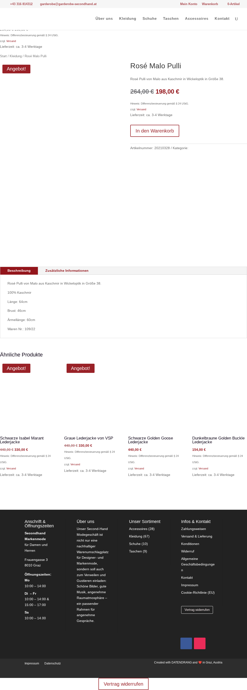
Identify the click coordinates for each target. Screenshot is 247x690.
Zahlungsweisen (193, 529)
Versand (11, 41)
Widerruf (187, 551)
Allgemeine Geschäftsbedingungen (198, 564)
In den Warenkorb (155, 130)
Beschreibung (19, 270)
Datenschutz (52, 663)
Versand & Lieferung (196, 536)
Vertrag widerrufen (197, 610)
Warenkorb (210, 4)
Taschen (171, 19)
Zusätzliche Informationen (67, 270)
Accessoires (196, 19)
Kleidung (127, 19)
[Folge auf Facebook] (186, 643)
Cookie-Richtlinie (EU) (198, 592)
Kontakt (222, 19)
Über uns (104, 19)
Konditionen (190, 544)
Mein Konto (188, 4)
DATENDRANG (182, 662)
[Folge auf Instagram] (200, 643)
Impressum (189, 585)
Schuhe (150, 19)
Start (3, 56)
